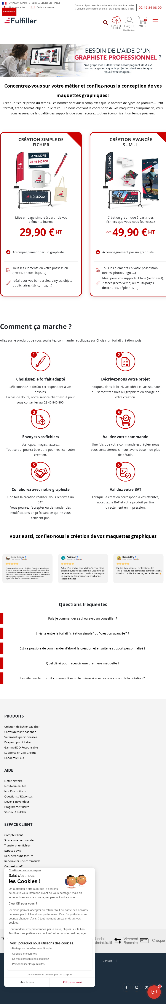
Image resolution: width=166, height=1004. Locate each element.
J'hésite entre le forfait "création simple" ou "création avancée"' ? (82, 633)
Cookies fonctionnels (24, 953)
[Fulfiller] (20, 22)
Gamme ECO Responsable (21, 747)
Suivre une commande (19, 840)
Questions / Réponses (18, 796)
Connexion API (14, 866)
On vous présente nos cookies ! (30, 958)
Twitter (146, 987)
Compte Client (13, 835)
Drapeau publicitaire (17, 742)
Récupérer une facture (18, 856)
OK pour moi (72, 982)
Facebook (126, 987)
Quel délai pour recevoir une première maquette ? (82, 663)
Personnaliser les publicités (28, 964)
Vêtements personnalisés (20, 737)
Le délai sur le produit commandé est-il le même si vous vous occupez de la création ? (82, 678)
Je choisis (27, 982)
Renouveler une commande (22, 861)
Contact (107, 960)
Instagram (136, 987)
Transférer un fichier (17, 845)
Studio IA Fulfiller (15, 812)
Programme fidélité (16, 807)
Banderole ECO (14, 758)
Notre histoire (13, 781)
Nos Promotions (15, 791)
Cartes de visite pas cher (20, 732)
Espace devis (12, 851)
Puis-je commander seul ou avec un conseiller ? (82, 618)
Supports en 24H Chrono (20, 753)
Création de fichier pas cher (22, 727)
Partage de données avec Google (32, 948)
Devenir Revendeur (16, 802)
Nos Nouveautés (15, 786)
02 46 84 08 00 (150, 7)
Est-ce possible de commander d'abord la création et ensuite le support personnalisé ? (82, 648)
